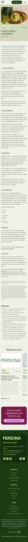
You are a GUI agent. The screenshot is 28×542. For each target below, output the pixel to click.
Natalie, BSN (4, 36)
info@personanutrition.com (15, 450)
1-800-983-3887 (12, 446)
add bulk (3, 76)
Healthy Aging (5, 372)
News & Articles (14, 493)
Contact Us (14, 495)
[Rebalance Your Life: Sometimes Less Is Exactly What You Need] (11, 360)
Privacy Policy (14, 506)
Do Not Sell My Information (14, 513)
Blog (14, 491)
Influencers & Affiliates (14, 478)
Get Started (16, 2)
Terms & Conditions (14, 508)
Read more (4, 398)
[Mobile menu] (25, 2)
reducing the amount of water (9, 163)
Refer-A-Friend (14, 480)
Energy (3, 370)
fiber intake (20, 73)
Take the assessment (14, 420)
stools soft (10, 121)
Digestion (4, 27)
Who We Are (14, 473)
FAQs (14, 498)
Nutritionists (14, 475)
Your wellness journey (14, 27)
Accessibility (14, 511)
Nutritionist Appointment (14, 488)
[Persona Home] (2, 2)
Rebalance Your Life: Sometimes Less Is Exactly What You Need (10, 378)
